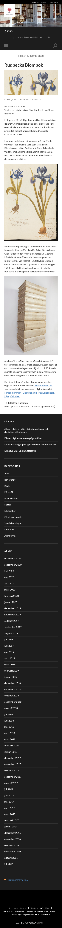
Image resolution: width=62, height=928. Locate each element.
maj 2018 (9, 726)
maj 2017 (9, 801)
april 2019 (9, 658)
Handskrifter (11, 498)
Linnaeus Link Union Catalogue (20, 450)
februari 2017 (11, 820)
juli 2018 (8, 714)
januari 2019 (10, 676)
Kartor (7, 504)
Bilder (7, 485)
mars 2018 (9, 739)
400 (8, 31)
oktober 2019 (11, 620)
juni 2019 (9, 645)
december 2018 (12, 683)
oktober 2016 (11, 845)
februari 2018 (11, 745)
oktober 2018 (11, 695)
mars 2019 (9, 664)
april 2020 (9, 583)
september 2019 (13, 627)
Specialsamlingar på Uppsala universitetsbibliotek (30, 444)
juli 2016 (8, 864)
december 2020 (12, 558)
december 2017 (12, 757)
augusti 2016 (11, 857)
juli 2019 (8, 639)
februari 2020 (11, 595)
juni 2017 (9, 795)
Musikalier (9, 510)
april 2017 (9, 807)
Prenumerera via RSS (17, 879)
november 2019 (12, 614)
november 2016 (12, 839)
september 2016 (13, 851)
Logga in (54, 2)
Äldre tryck (10, 535)
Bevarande (9, 479)
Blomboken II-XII (43, 385)
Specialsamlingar (13, 523)
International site (39, 2)
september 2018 (13, 701)
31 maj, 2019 (10, 100)
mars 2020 (9, 589)
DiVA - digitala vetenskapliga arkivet (23, 438)
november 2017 (12, 764)
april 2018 (9, 733)
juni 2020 (9, 570)
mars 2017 (9, 814)
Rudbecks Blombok (23, 65)
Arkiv (7, 473)
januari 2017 (10, 826)
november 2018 (12, 689)
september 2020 (13, 564)
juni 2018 (9, 720)
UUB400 (9, 529)
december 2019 (12, 608)
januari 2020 (10, 602)
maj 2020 (9, 577)
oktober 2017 (11, 770)
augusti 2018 (11, 708)
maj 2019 (9, 651)
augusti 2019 (11, 633)
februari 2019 (11, 670)
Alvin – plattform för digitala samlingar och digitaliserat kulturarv (26, 430)
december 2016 (12, 832)
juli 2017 (8, 789)
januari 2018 (10, 751)
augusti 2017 (11, 782)
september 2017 (13, 776)
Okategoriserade (13, 516)
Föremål (8, 492)
